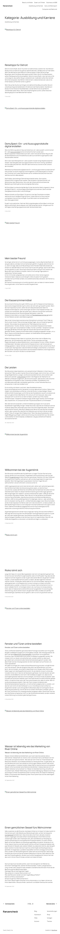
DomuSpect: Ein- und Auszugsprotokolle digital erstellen (26, 145)
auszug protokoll (15, 152)
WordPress (54, 930)
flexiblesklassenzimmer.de (40, 315)
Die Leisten (11, 367)
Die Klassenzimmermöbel (18, 300)
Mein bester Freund (15, 258)
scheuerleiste (21, 377)
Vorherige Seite (8, 904)
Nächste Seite (51, 904)
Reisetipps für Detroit (16, 65)
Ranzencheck (7, 6)
